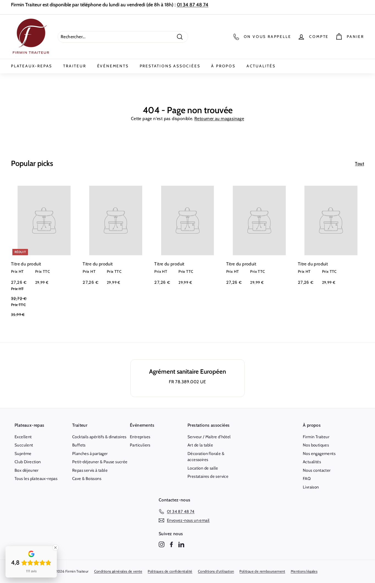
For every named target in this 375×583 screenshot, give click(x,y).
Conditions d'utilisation (216, 571)
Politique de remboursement (262, 571)
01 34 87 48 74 (192, 4)
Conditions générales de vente (118, 571)
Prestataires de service (208, 476)
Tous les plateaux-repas (36, 478)
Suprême (23, 453)
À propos (223, 65)
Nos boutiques (316, 445)
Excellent (23, 436)
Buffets (79, 445)
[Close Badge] (55, 547)
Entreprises (140, 436)
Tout (359, 163)
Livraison (311, 487)
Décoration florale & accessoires (206, 456)
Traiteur (74, 65)
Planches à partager (90, 453)
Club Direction (28, 461)
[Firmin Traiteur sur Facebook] (171, 544)
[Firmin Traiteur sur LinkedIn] (181, 544)
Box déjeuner (27, 470)
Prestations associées (170, 65)
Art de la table (200, 445)
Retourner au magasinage (219, 118)
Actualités (261, 65)
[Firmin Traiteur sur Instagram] (161, 544)
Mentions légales (304, 571)
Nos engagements (319, 453)
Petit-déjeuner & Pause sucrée (100, 461)
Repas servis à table (90, 470)
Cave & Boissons (86, 478)
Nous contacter (317, 470)
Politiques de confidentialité (170, 571)
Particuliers (140, 445)
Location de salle (203, 468)
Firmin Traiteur (316, 436)
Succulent (24, 445)
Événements (113, 65)
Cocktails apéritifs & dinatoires (99, 436)
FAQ (307, 478)
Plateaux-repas (31, 65)
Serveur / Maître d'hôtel (209, 436)
